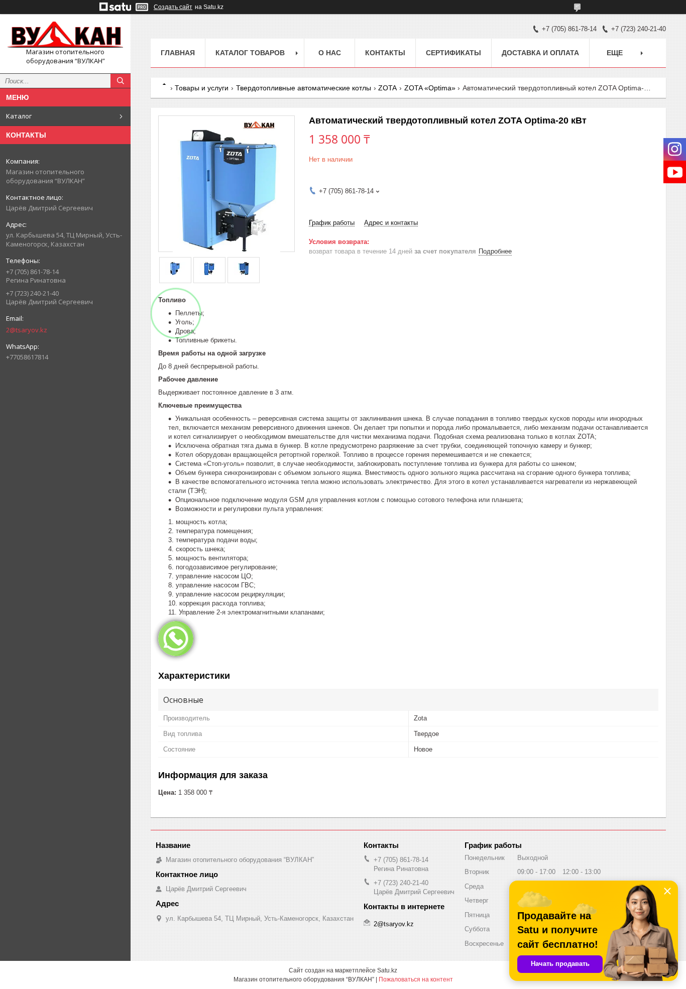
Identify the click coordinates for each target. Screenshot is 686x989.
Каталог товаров (250, 53)
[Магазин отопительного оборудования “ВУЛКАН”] (65, 35)
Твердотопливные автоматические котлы (303, 88)
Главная (178, 53)
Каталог (19, 115)
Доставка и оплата (540, 53)
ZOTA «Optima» (429, 88)
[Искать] (120, 80)
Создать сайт (173, 7)
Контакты (385, 53)
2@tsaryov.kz (26, 329)
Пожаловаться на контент (416, 979)
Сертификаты (453, 53)
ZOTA (387, 88)
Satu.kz (387, 970)
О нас (329, 53)
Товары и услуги (201, 88)
